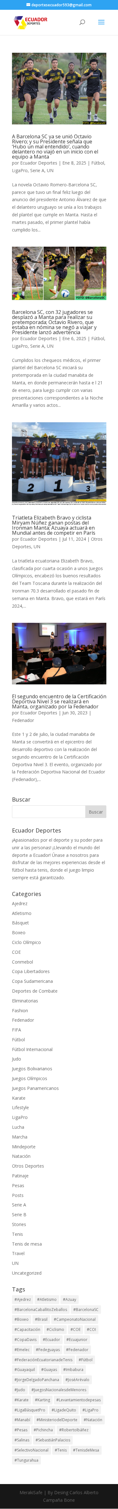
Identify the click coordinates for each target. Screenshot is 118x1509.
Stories (19, 1224)
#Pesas (20, 1430)
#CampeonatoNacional (75, 1319)
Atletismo (21, 913)
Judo (16, 1059)
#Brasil (41, 1319)
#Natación (93, 1419)
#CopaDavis (25, 1339)
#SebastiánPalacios (53, 1440)
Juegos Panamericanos (35, 1088)
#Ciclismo (55, 1329)
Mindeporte (24, 1147)
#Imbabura (73, 1369)
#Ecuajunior (76, 1339)
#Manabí (22, 1419)
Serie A (37, 170)
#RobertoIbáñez (73, 1430)
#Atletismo (47, 1299)
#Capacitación (27, 1329)
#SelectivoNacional (31, 1450)
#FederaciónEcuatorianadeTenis (43, 1359)
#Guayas (49, 1369)
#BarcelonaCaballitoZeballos (40, 1309)
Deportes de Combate (35, 991)
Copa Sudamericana (32, 981)
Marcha (19, 1137)
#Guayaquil (24, 1369)
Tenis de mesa (27, 1244)
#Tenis (61, 1450)
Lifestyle (20, 1107)
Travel (18, 1253)
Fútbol (97, 163)
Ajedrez (19, 903)
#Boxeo (21, 1319)
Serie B (19, 1214)
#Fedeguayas (48, 1349)
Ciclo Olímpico (26, 942)
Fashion (20, 1010)
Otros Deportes (28, 1166)
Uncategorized (27, 1273)
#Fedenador (77, 1349)
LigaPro (20, 170)
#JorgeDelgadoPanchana (36, 1379)
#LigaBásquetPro (29, 1410)
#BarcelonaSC (85, 1309)
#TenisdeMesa (86, 1450)
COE (16, 952)
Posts (18, 1195)
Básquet (20, 923)
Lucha (18, 1127)
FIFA (16, 1030)
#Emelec (22, 1349)
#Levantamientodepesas (78, 1400)
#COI (91, 1329)
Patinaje (20, 1176)
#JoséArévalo (77, 1379)
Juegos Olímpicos (29, 1078)
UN (50, 170)
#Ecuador (51, 1339)
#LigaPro (90, 1410)
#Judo (19, 1389)
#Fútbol (86, 1359)
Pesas (18, 1185)
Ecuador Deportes (38, 163)
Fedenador (23, 720)
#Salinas (21, 1440)
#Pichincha (43, 1430)
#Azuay (69, 1299)
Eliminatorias (25, 1001)
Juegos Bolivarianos (32, 1069)
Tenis (17, 1234)
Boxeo (18, 932)
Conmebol (22, 962)
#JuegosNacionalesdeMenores (58, 1389)
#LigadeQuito (64, 1410)
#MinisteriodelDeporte (57, 1419)
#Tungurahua (26, 1460)
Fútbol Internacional (32, 1049)
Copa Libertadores (31, 971)
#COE (75, 1329)
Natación (21, 1156)
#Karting (42, 1400)
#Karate (21, 1400)
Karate (18, 1098)
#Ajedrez (22, 1299)
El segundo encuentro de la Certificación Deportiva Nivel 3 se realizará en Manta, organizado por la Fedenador (59, 701)
